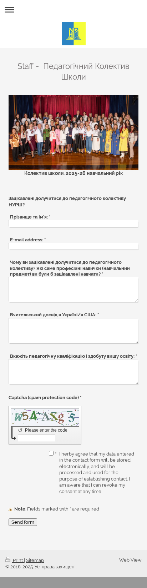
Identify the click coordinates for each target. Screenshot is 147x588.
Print (18, 560)
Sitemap (35, 560)
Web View (130, 560)
